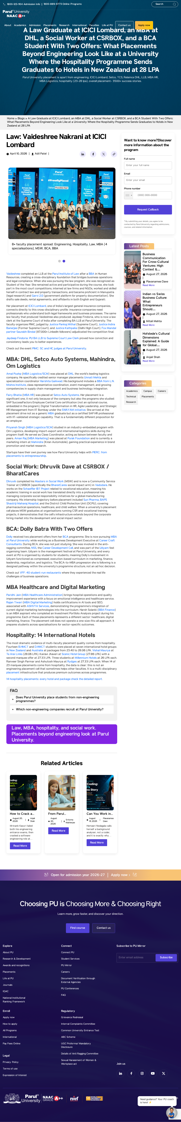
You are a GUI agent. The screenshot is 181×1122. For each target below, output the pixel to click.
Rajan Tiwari (14, 603)
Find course (77, 928)
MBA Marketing (38, 438)
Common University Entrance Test (80, 1030)
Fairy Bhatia (14, 395)
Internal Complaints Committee (78, 1024)
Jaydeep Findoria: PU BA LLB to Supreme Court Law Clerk (42, 338)
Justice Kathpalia (66, 328)
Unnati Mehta (92, 378)
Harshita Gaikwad (51, 381)
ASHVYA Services (38, 606)
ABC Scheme (68, 1037)
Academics (132, 391)
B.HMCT (23, 647)
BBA (91, 274)
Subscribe (166, 957)
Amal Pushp (13, 374)
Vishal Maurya (101, 650)
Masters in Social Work (49, 481)
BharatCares (59, 485)
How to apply (10, 1024)
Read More (20, 846)
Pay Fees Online (11, 1043)
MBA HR (29, 395)
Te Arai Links (14, 654)
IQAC (5, 991)
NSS (33, 548)
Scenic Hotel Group (73, 654)
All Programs (10, 1030)
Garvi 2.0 (37, 296)
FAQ (63, 995)
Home (10, 119)
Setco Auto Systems (66, 395)
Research (131, 402)
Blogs (21, 119)
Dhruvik (11, 481)
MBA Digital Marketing (38, 603)
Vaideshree (13, 274)
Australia (37, 650)
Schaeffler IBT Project (36, 489)
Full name (129, 159)
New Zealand (17, 650)
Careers (162, 391)
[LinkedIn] (83, 154)
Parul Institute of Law (65, 274)
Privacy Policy (11, 1062)
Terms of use (10, 1069)
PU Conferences (70, 988)
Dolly (9, 537)
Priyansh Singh (15, 428)
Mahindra (37, 442)
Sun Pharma (91, 500)
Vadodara (101, 485)
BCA (65, 537)
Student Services (70, 959)
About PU (8, 952)
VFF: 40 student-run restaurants (40, 573)
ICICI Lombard (37, 306)
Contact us (124, 25)
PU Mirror (66, 965)
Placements (148, 396)
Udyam (104, 548)
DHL (71, 374)
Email (127, 173)
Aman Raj (20, 438)
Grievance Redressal (72, 1017)
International (10, 1037)
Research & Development (17, 959)
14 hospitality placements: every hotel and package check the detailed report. (54, 679)
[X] (103, 154)
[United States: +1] (128, 195)
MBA (51, 414)
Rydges (72, 662)
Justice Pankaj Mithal (62, 325)
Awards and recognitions (16, 965)
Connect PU (67, 952)
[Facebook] (93, 154)
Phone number (132, 188)
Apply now (144, 25)
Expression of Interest (15, 1075)
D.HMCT (40, 647)
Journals (7, 985)
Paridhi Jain (13, 595)
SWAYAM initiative (74, 410)
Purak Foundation (79, 438)
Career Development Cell (57, 548)
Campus (148, 391)
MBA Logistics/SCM (35, 374)
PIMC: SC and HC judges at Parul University (59, 349)
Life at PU (8, 978)
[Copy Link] (114, 154)
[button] (59, 261)
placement (12, 673)
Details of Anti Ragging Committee (79, 1053)
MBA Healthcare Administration (42, 595)
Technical (131, 396)
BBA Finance (107, 610)
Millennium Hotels (86, 658)
